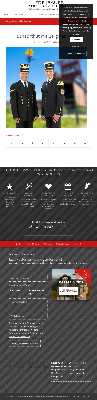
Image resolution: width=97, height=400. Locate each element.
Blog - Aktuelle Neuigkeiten (19, 21)
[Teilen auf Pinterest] (33, 143)
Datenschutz (28, 254)
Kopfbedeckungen (63, 244)
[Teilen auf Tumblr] (54, 143)
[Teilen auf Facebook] (11, 143)
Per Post (16, 290)
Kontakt (78, 244)
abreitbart (58, 42)
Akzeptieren (76, 39)
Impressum (14, 254)
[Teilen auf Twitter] (22, 143)
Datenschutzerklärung (19, 336)
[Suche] (94, 14)
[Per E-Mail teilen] (85, 143)
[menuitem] (6, 14)
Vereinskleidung (33, 244)
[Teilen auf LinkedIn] (43, 143)
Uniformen (48, 244)
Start (20, 244)
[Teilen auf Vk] (64, 143)
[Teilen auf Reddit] (75, 143)
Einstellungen (76, 46)
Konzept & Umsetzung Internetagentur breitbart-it (52, 396)
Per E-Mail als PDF (36, 292)
